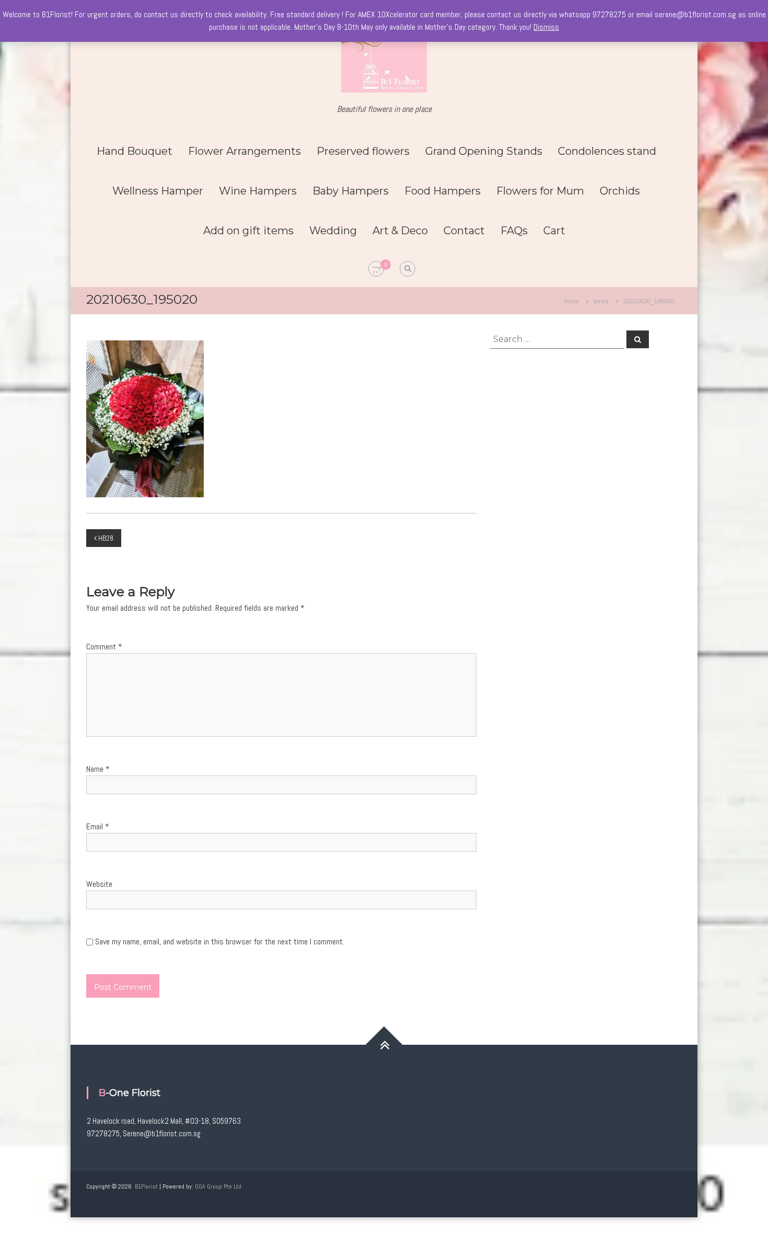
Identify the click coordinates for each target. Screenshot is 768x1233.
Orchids (620, 191)
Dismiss (546, 26)
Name (98, 768)
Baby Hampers (350, 191)
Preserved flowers (363, 151)
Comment (104, 646)
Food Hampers (442, 191)
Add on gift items (248, 230)
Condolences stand (607, 151)
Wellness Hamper (157, 191)
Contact (464, 230)
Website (99, 883)
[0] (376, 269)
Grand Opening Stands (483, 151)
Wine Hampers (258, 191)
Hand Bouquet (134, 151)
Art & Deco (400, 230)
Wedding (333, 230)
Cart (554, 230)
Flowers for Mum (540, 191)
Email (97, 826)
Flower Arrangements (244, 151)
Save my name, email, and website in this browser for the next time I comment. (219, 941)
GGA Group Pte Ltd (218, 1186)
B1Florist (146, 1186)
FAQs (514, 230)
